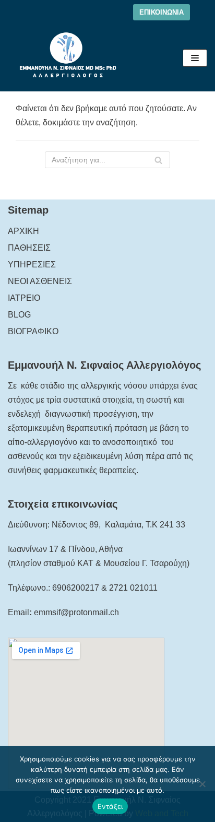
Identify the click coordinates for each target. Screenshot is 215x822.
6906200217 (75, 587)
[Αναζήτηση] (158, 159)
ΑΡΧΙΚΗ (23, 231)
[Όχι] (202, 784)
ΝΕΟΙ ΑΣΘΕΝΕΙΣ (40, 281)
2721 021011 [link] (133, 587)
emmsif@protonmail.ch (76, 612)
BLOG (19, 314)
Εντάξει (110, 806)
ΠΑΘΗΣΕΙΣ (29, 247)
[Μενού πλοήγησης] (195, 58)
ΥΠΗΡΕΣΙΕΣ (32, 264)
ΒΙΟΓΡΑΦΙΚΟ (33, 331)
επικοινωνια (161, 12)
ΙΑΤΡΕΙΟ (24, 297)
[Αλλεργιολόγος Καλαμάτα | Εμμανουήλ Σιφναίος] (68, 58)
